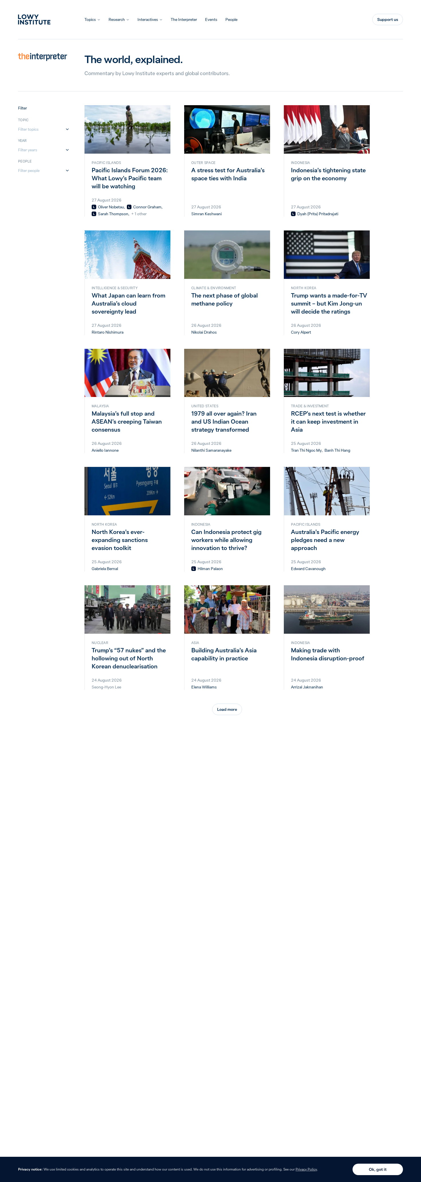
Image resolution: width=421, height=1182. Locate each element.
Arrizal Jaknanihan (307, 687)
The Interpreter (184, 19)
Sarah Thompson (113, 213)
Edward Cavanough (308, 568)
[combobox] (41, 129)
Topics (90, 19)
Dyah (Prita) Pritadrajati (317, 213)
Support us (387, 19)
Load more (227, 709)
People (231, 19)
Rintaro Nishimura (107, 332)
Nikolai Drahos (204, 332)
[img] (94, 207)
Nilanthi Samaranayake (211, 450)
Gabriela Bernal (105, 568)
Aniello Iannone (105, 450)
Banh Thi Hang (337, 450)
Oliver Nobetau (111, 207)
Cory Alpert (301, 332)
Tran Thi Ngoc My (306, 450)
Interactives (147, 19)
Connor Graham (147, 207)
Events (211, 19)
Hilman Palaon (210, 568)
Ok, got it (378, 1169)
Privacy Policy (306, 1169)
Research (117, 19)
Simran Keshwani (206, 213)
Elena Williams (204, 687)
